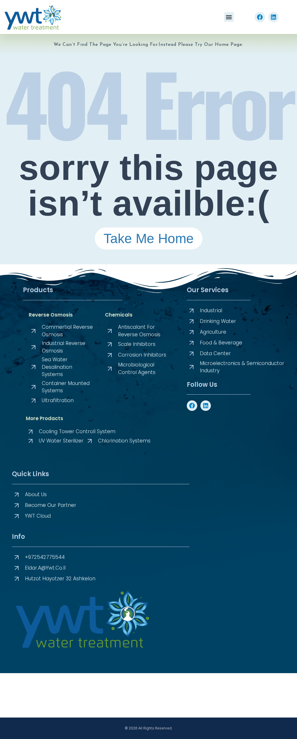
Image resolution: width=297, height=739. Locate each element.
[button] (229, 17)
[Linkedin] (273, 17)
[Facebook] (260, 17)
